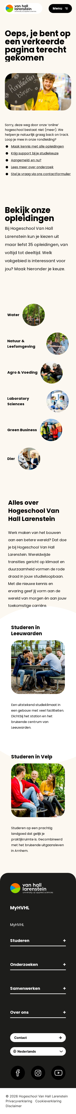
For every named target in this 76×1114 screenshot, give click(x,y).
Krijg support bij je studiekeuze (35, 153)
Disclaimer (14, 1106)
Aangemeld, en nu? (26, 160)
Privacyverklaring (19, 1101)
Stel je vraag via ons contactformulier (41, 174)
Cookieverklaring (48, 1101)
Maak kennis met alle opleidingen (37, 146)
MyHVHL (17, 924)
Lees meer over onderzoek (32, 167)
